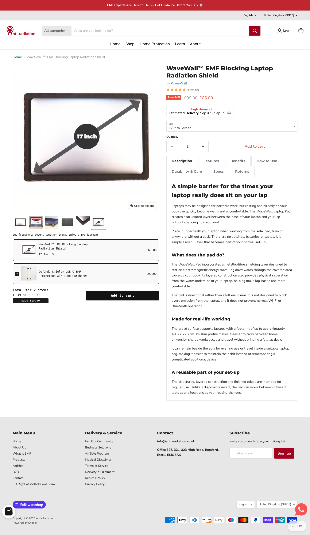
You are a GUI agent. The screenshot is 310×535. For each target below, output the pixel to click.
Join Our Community (99, 441)
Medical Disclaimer (98, 460)
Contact (18, 478)
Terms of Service (96, 466)
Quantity (172, 137)
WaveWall (179, 83)
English (248, 15)
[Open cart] (8, 511)
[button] (285, 30)
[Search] (254, 31)
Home (17, 57)
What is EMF (22, 453)
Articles (18, 466)
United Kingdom (279, 15)
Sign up (284, 453)
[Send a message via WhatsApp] (301, 509)
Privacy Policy (95, 484)
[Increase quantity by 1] (203, 146)
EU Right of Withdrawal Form (34, 484)
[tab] (181, 161)
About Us (19, 447)
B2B (16, 472)
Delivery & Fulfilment (100, 472)
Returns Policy (95, 478)
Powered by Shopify (25, 523)
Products (19, 460)
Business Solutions (98, 447)
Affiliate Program (97, 453)
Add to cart (122, 296)
